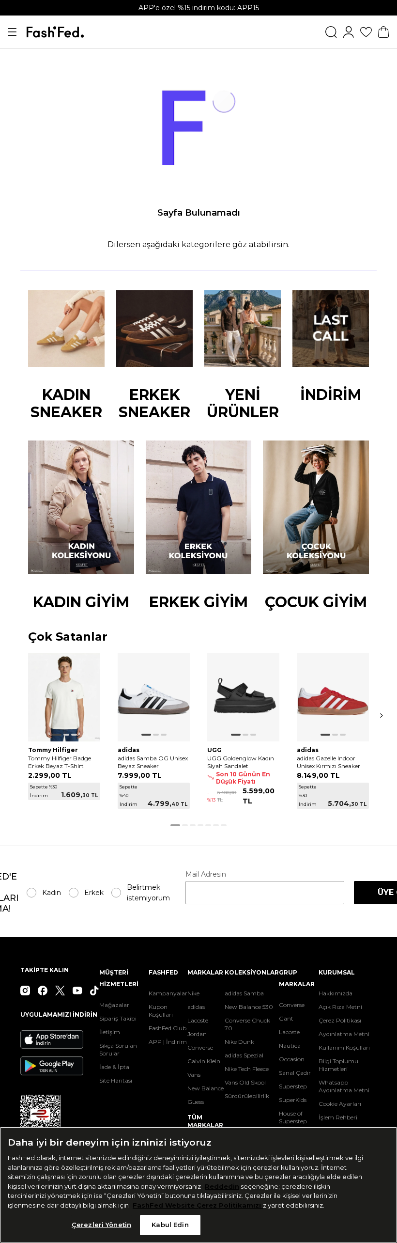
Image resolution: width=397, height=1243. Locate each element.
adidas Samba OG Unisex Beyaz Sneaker (153, 762)
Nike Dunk (239, 1041)
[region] (198, 1185)
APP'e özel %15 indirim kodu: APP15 (198, 7)
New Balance (205, 1088)
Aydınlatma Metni (344, 1034)
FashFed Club (167, 1028)
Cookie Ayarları (340, 1103)
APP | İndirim (168, 1041)
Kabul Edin (170, 1224)
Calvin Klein (203, 1061)
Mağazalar (114, 1004)
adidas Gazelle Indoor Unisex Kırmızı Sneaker (328, 762)
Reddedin (222, 1186)
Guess (195, 1101)
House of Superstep (293, 1117)
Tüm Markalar (205, 1121)
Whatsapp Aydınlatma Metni (344, 1086)
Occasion (292, 1059)
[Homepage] (55, 32)
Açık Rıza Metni (340, 1006)
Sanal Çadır (295, 1072)
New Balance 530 (249, 1006)
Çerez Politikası (340, 1020)
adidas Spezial (244, 1055)
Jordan (197, 1034)
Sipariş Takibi (118, 1018)
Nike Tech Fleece (247, 1068)
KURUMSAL (337, 972)
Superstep (293, 1086)
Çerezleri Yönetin (101, 1224)
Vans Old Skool (245, 1082)
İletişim (109, 1032)
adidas (196, 1006)
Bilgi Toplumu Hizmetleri (338, 1064)
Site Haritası (115, 1080)
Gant (286, 1018)
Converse (200, 1047)
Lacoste (197, 1020)
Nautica (290, 1045)
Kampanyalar (168, 993)
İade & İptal (115, 1066)
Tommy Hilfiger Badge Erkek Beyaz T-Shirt (59, 762)
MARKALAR (205, 972)
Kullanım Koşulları (344, 1047)
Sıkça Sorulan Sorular (118, 1049)
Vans (193, 1074)
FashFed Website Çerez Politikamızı (198, 1205)
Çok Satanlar (67, 637)
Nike (193, 993)
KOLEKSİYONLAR (252, 972)
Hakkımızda (335, 993)
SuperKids (292, 1099)
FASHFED (163, 972)
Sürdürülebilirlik (247, 1096)
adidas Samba (244, 993)
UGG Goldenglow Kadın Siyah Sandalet (240, 762)
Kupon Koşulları (161, 1010)
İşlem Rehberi (338, 1117)
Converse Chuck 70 (247, 1024)
